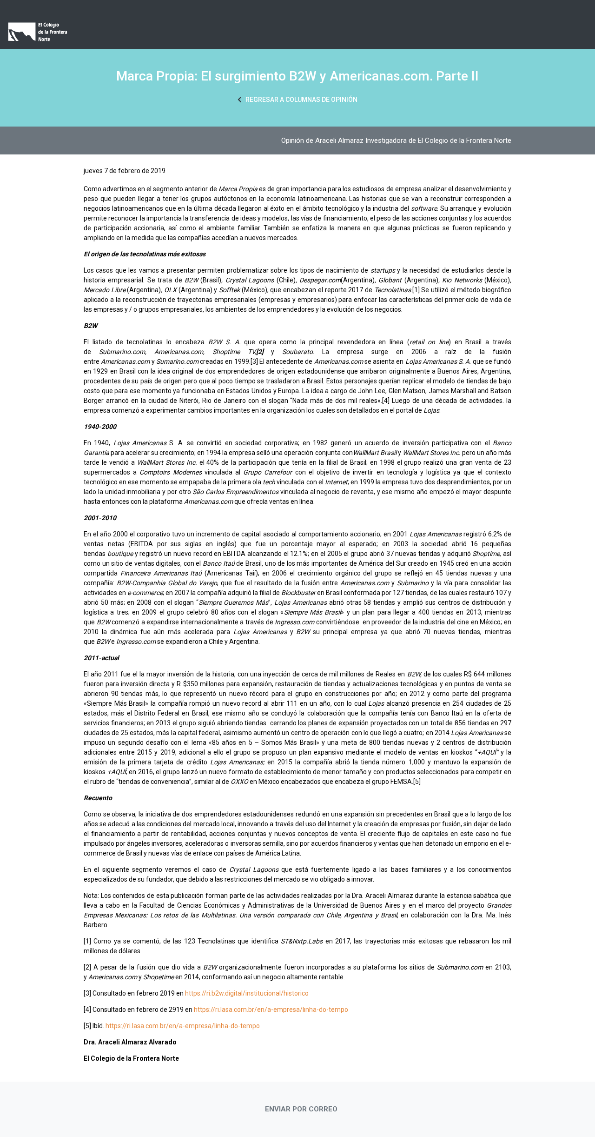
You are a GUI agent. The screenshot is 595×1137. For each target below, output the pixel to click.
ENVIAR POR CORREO (301, 1109)
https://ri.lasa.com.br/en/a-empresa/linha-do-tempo (271, 1009)
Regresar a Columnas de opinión (300, 99)
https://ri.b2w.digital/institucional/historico (247, 993)
